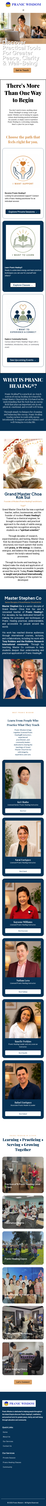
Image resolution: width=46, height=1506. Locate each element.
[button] (23, 10)
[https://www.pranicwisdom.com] (23, 4)
